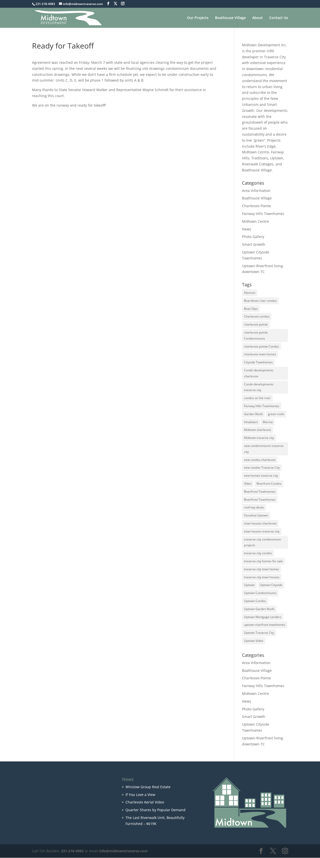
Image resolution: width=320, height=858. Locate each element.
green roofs (276, 414)
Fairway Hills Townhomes (263, 213)
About (257, 18)
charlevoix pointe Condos (261, 346)
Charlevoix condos (257, 316)
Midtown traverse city (259, 438)
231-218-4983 (72, 850)
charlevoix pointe (256, 324)
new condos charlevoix (260, 460)
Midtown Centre (255, 221)
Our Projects (197, 18)
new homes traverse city (261, 475)
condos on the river (257, 398)
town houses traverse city (262, 531)
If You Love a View (140, 794)
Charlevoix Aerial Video (145, 802)
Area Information (256, 190)
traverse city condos (258, 553)
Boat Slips (251, 309)
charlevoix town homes (260, 354)
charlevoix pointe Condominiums (256, 335)
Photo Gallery (253, 236)
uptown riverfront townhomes (264, 625)
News (246, 229)
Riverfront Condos (269, 483)
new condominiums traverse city (264, 449)
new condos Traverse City (262, 467)
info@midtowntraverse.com (123, 850)
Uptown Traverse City (259, 633)
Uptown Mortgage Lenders (262, 617)
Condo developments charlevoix (259, 373)
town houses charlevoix (260, 523)
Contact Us (278, 18)
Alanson (249, 293)
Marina (268, 422)
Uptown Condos (255, 601)
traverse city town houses (262, 577)
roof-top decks (254, 507)
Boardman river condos (260, 301)
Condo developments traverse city (259, 387)
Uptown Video (253, 641)
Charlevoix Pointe (256, 205)
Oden (248, 483)
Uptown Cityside (271, 585)
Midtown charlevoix (257, 430)
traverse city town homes (261, 569)
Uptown (249, 585)
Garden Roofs (253, 414)
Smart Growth (253, 244)
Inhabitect (251, 422)
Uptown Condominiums (260, 593)
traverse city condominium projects (262, 542)
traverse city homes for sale (263, 561)
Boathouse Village (230, 18)
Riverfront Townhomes (260, 499)
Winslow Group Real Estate (148, 786)
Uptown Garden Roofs (259, 609)
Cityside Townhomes (258, 362)
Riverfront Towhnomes (260, 491)
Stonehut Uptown (256, 515)
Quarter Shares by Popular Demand (156, 809)
